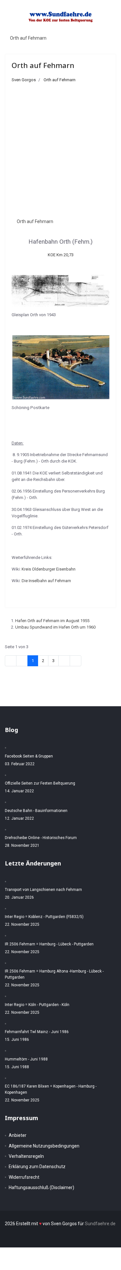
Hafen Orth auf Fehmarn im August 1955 (52, 620)
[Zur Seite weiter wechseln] (64, 660)
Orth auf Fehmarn (28, 38)
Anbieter (17, 1135)
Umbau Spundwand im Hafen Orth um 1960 (55, 627)
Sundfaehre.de (100, 1223)
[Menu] (108, 30)
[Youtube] (96, 29)
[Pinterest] (89, 29)
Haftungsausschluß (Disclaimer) (41, 1187)
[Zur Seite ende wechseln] (75, 660)
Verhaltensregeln (26, 1156)
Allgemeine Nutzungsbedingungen (44, 1145)
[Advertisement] (60, 146)
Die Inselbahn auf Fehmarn (46, 580)
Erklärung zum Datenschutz (37, 1166)
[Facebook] (83, 29)
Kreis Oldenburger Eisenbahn (49, 569)
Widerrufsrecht (24, 1177)
